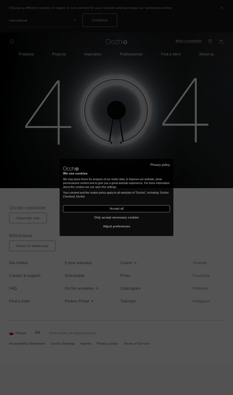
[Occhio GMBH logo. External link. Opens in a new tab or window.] (71, 168)
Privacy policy (160, 164)
